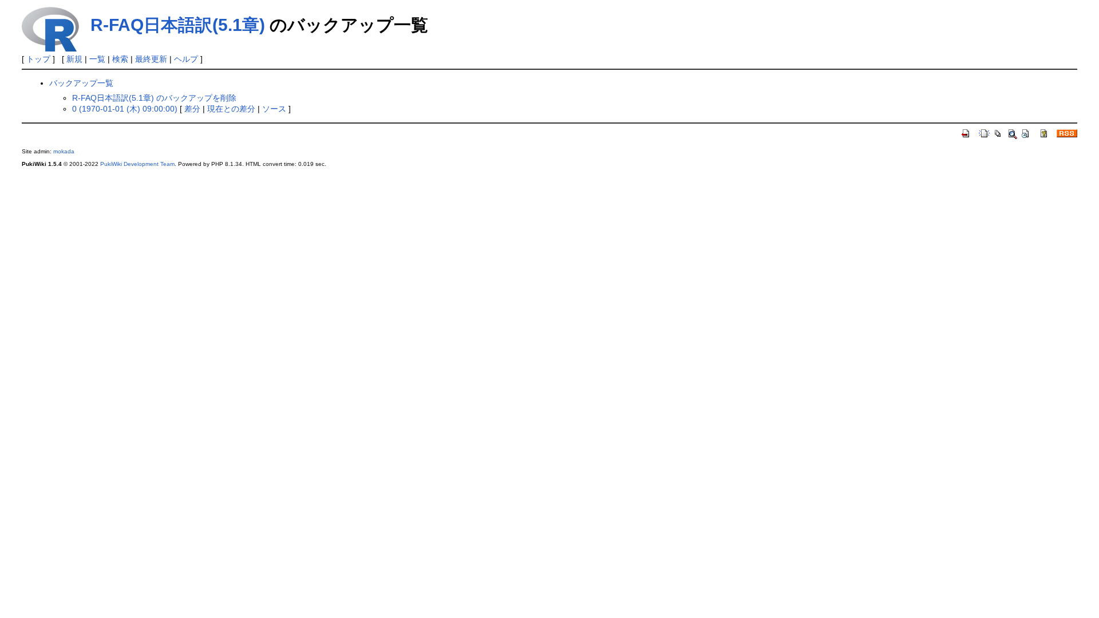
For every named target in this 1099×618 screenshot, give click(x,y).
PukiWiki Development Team (137, 164)
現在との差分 (231, 108)
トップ (38, 59)
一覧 (97, 59)
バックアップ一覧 (81, 83)
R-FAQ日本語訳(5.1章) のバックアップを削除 (154, 97)
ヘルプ (186, 59)
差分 (192, 108)
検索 (120, 59)
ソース (274, 108)
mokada (63, 151)
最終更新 (151, 59)
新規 (74, 59)
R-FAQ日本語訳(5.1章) (177, 24)
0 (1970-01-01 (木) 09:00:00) (124, 108)
